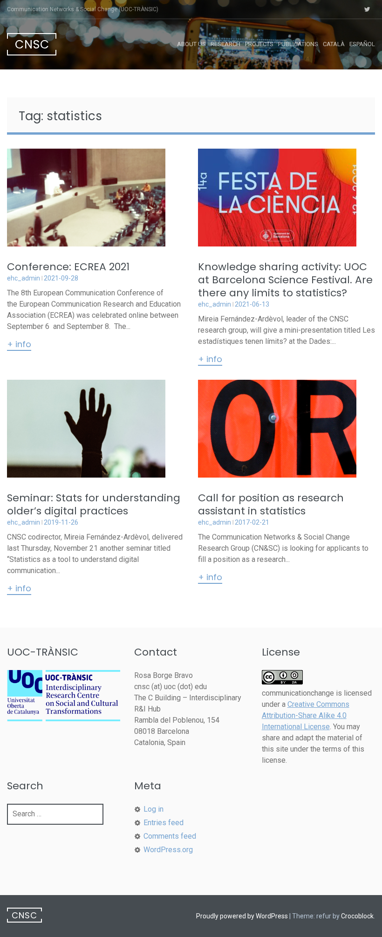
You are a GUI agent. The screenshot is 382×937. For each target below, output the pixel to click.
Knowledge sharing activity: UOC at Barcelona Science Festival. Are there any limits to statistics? (285, 280)
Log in (153, 809)
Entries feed (163, 822)
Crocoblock (357, 916)
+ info (19, 345)
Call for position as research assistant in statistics (271, 504)
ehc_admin (23, 278)
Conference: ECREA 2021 (68, 267)
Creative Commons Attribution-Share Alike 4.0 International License (305, 715)
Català (334, 44)
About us (191, 44)
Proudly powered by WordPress (242, 916)
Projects (259, 44)
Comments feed (169, 836)
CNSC (32, 44)
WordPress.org (168, 849)
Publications (298, 44)
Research (225, 44)
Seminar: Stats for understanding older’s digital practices (93, 504)
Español (362, 44)
